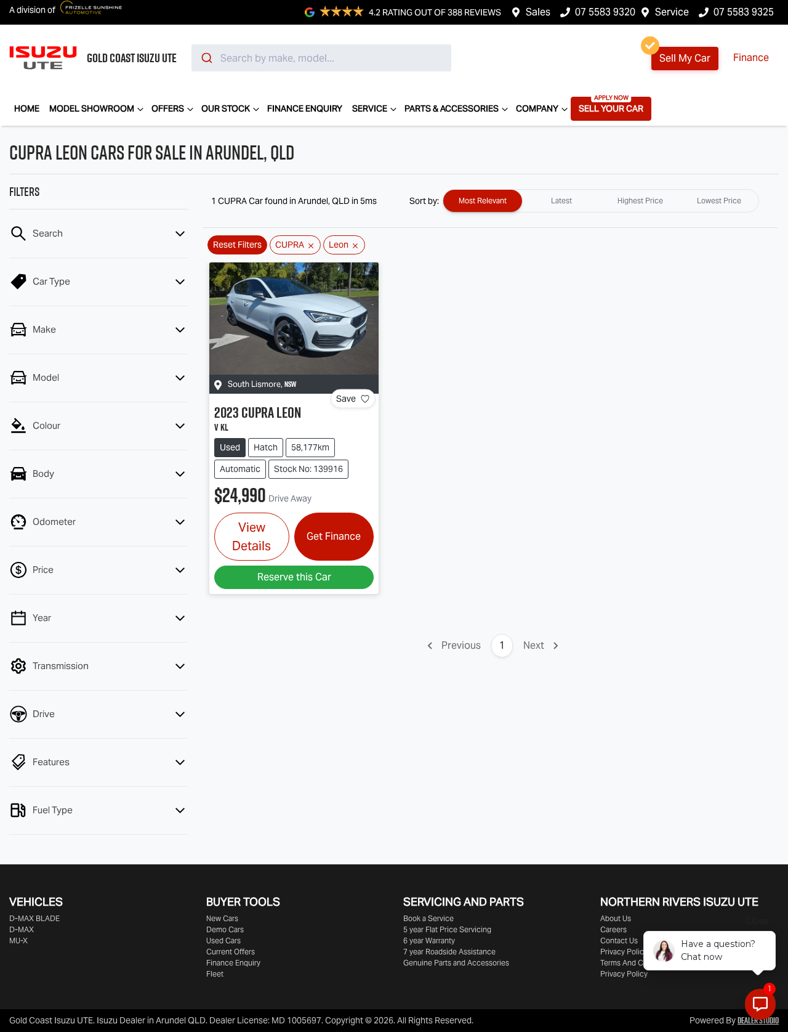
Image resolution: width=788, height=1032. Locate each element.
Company (537, 108)
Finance (751, 57)
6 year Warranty (429, 940)
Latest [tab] (561, 200)
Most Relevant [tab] (483, 200)
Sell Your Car (611, 108)
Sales (538, 12)
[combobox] (321, 57)
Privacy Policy (624, 951)
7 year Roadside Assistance (449, 951)
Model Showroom (91, 108)
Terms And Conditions (637, 962)
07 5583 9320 (605, 12)
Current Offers (230, 951)
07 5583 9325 (744, 12)
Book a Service (428, 918)
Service (672, 12)
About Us (615, 918)
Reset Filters (237, 244)
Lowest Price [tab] (719, 200)
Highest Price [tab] (640, 200)
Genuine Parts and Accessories (456, 962)
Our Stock (225, 108)
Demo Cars (225, 929)
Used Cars (223, 940)
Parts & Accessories (451, 108)
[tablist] (601, 201)
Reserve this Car (294, 577)
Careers (613, 929)
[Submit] (205, 57)
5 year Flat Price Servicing (447, 929)
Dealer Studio (758, 1020)
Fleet (214, 973)
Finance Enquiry (304, 108)
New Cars (222, 918)
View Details (251, 536)
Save (346, 398)
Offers (167, 108)
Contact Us (619, 940)
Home (26, 108)
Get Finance (334, 536)
